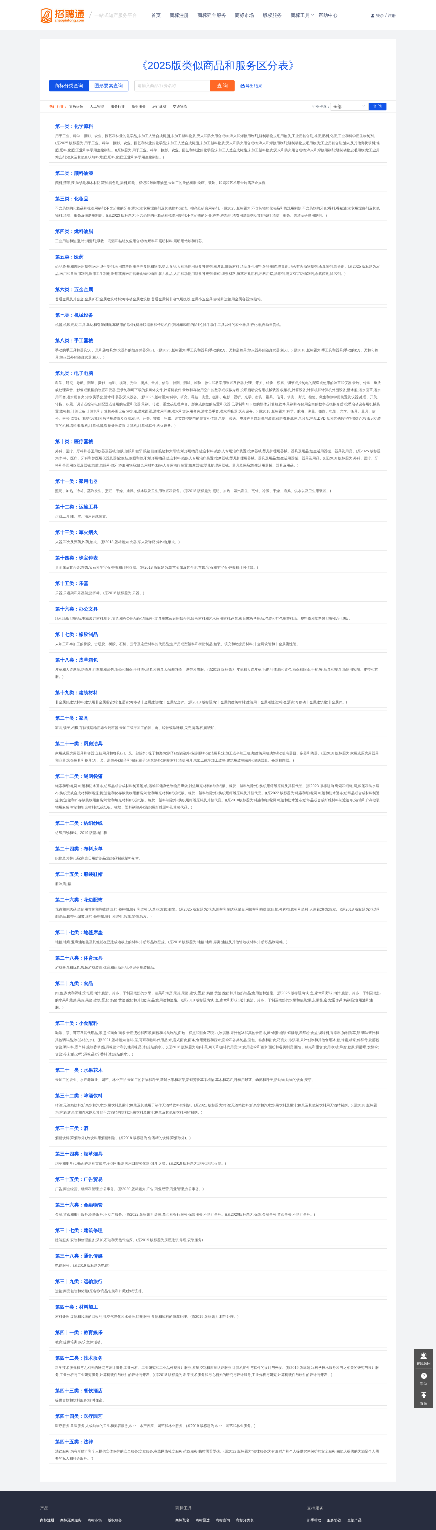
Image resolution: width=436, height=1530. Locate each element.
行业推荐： (321, 106)
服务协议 (334, 1519)
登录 (380, 15)
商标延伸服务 (212, 15)
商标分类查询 (69, 85)
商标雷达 (202, 1519)
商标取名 (182, 1519)
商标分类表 (245, 1519)
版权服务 (272, 15)
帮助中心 (328, 15)
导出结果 (254, 85)
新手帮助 (314, 1519)
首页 (156, 15)
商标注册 (179, 15)
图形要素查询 (108, 85)
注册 (392, 15)
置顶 (423, 1403)
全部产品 (354, 1519)
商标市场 (244, 15)
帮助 (423, 1383)
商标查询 (223, 1519)
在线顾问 (423, 1363)
